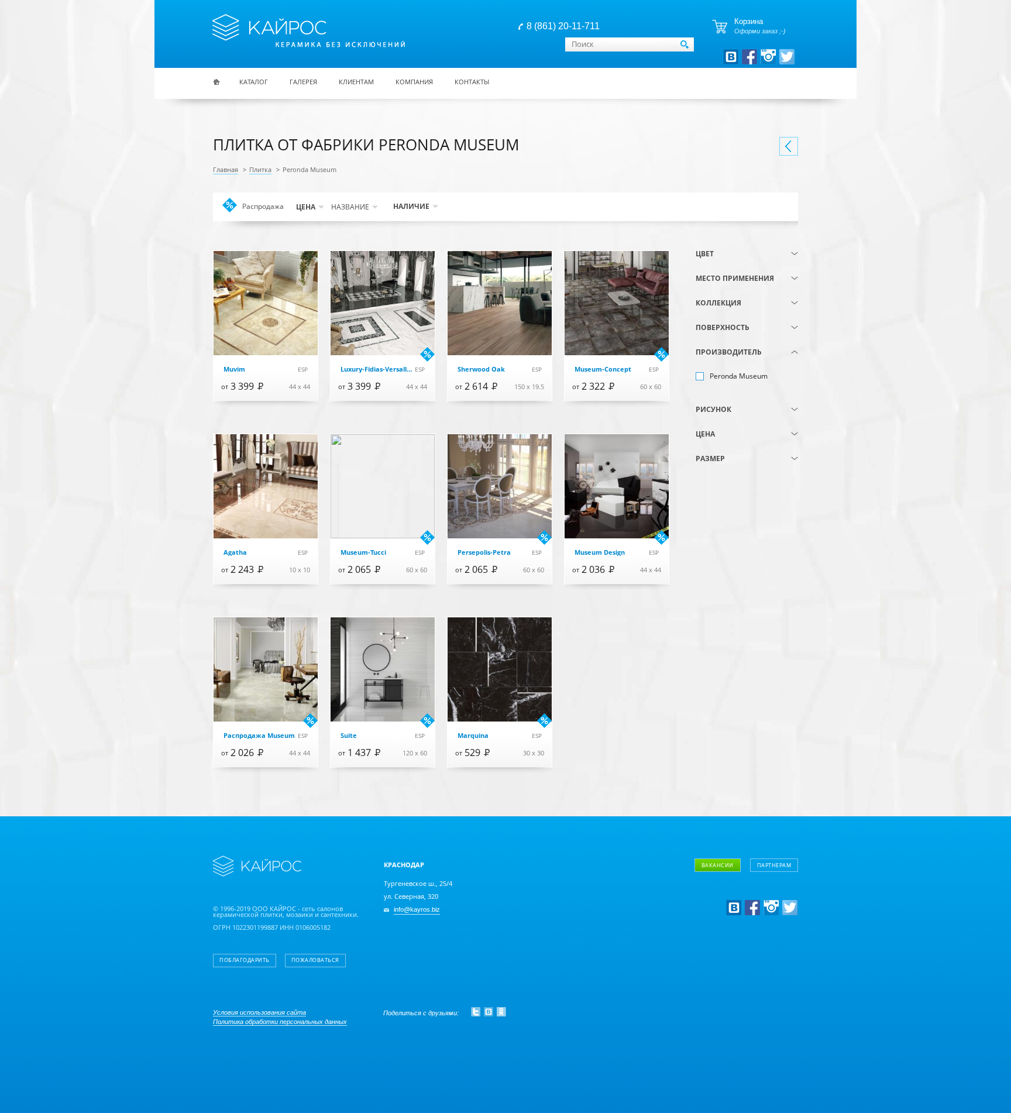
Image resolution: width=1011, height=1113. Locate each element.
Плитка (260, 170)
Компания (414, 81)
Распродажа (263, 208)
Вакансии (717, 865)
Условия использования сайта (259, 1012)
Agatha (235, 552)
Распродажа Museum (259, 736)
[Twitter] (475, 1011)
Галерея (303, 81)
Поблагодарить (244, 960)
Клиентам (356, 81)
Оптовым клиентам (754, 913)
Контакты (472, 81)
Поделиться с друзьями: (421, 1012)
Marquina (473, 736)
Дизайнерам (742, 896)
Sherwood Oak (481, 369)
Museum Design (600, 552)
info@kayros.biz (417, 909)
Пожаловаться (315, 960)
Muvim (234, 369)
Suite (349, 736)
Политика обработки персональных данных (280, 1021)
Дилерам (735, 930)
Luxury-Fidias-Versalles (376, 369)
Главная (225, 170)
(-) (739, 376)
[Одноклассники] (501, 1011)
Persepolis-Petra (484, 552)
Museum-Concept (603, 369)
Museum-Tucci (363, 552)
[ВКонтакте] (488, 1011)
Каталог (253, 81)
